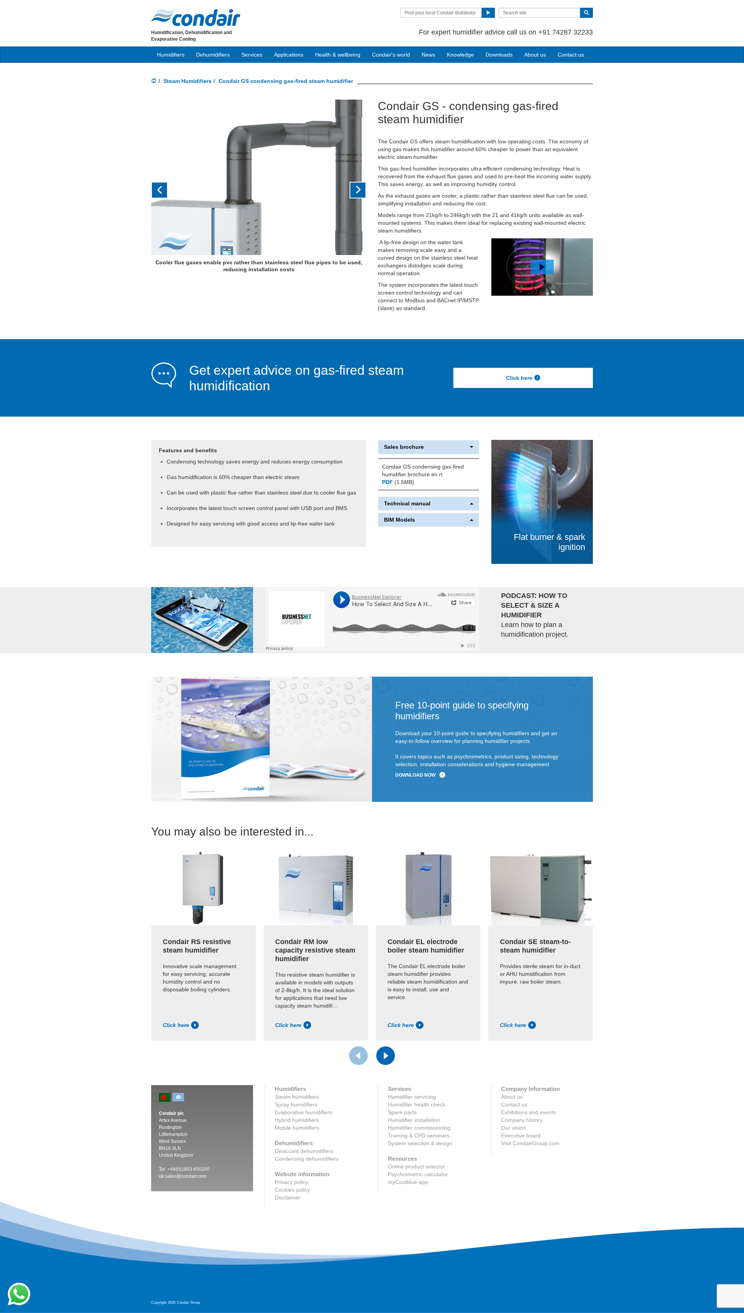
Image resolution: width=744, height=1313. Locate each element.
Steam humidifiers (297, 1097)
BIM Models (399, 520)
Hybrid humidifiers (297, 1120)
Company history (521, 1120)
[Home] (154, 81)
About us (535, 55)
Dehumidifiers (213, 55)
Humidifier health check (416, 1104)
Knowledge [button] (460, 55)
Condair (195, 17)
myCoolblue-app (408, 1182)
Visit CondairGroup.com (530, 1143)
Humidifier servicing (412, 1097)
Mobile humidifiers (297, 1128)
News (428, 55)
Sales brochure (404, 447)
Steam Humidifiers (188, 81)
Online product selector (416, 1166)
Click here (519, 378)
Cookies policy (292, 1190)
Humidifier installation (414, 1120)
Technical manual (407, 504)
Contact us (571, 55)
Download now (415, 775)
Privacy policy (291, 1182)
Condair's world (391, 55)
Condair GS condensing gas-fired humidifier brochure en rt (423, 470)
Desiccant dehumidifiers (304, 1151)
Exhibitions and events (528, 1112)
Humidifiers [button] (170, 55)
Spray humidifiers (296, 1104)
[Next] (385, 1055)
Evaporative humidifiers (303, 1112)
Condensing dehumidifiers (307, 1159)
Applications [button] (288, 55)
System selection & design (420, 1143)
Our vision (513, 1128)
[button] (167, 190)
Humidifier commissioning (419, 1128)
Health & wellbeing (337, 55)
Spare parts (402, 1112)
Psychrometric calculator (418, 1174)
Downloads (499, 55)
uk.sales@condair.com (183, 1176)
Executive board (521, 1135)
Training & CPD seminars (419, 1135)
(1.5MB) (398, 482)
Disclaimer (287, 1197)
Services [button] (251, 55)
